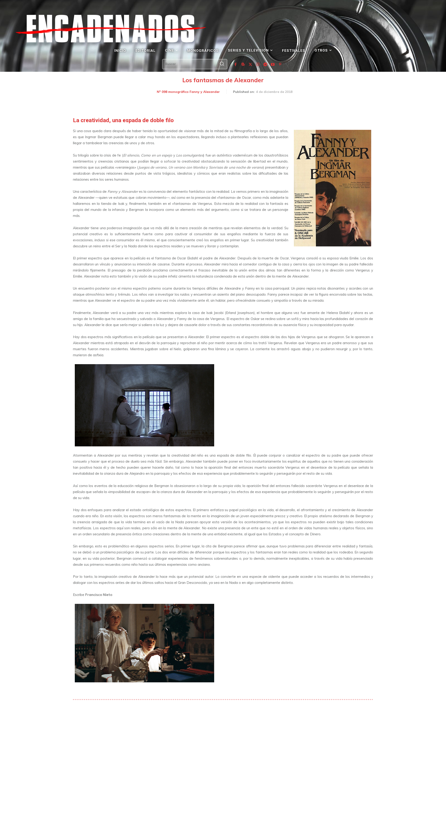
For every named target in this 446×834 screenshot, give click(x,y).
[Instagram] (258, 64)
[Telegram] (265, 64)
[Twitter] (250, 64)
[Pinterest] (280, 64)
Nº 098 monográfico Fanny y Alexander (188, 92)
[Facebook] (235, 64)
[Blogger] (243, 64)
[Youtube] (272, 64)
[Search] (221, 64)
